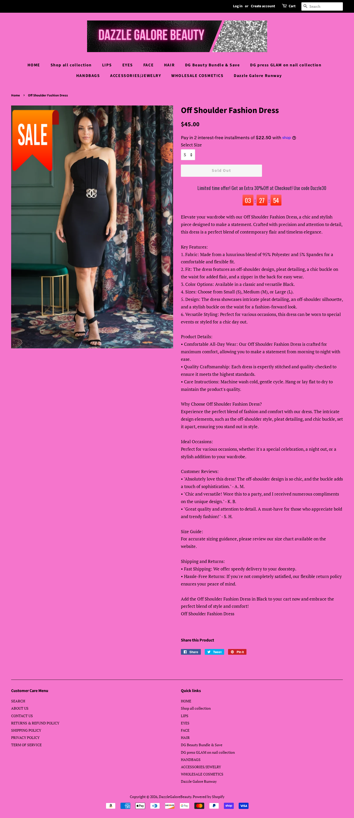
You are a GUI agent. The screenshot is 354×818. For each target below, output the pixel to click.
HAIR (169, 65)
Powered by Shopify (208, 796)
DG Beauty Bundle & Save (212, 65)
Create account (263, 6)
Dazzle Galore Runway (258, 76)
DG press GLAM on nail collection (285, 65)
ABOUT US (20, 708)
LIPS (107, 65)
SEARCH (18, 701)
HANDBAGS (88, 76)
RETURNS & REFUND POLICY (35, 723)
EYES (127, 65)
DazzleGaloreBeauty (175, 796)
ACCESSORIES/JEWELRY (135, 76)
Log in (238, 6)
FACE (148, 65)
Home (15, 95)
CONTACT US (22, 715)
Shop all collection (71, 65)
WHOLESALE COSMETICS (197, 76)
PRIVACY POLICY (25, 737)
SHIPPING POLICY (26, 730)
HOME (33, 65)
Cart (292, 6)
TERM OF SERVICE (26, 744)
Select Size (191, 145)
